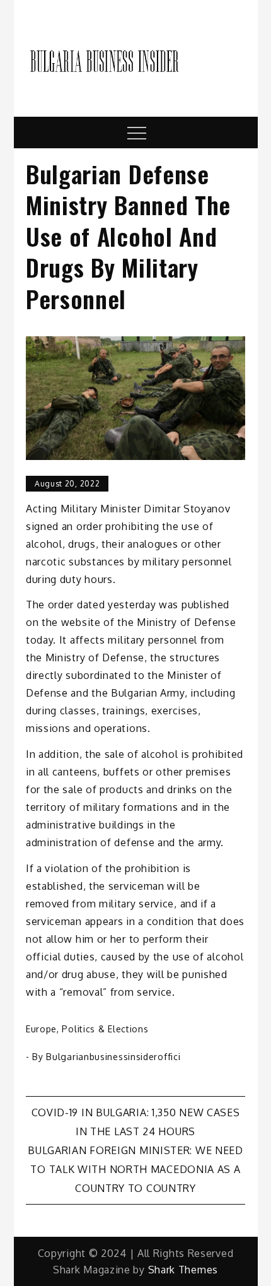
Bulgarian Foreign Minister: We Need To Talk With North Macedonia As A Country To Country (135, 1169)
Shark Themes (183, 1269)
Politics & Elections (105, 1028)
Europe (41, 1028)
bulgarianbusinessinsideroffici (113, 1056)
